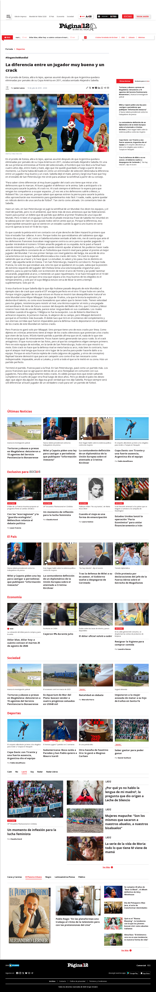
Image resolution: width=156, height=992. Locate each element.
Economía (60, 16)
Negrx (48, 877)
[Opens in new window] (133, 973)
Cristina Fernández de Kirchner (106, 37)
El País (51, 16)
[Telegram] (32, 973)
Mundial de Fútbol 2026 (37, 16)
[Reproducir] (99, 16)
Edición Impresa (20, 16)
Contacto (62, 981)
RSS (149, 965)
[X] (23, 973)
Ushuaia (132, 37)
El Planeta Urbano (33, 877)
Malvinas (141, 37)
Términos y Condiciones (98, 981)
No (16, 772)
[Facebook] (17, 973)
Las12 (24, 772)
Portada (9, 49)
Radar (40, 772)
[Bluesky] (26, 973)
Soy (32, 772)
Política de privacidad (77, 981)
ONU (123, 37)
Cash (9, 772)
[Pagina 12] (78, 27)
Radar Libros (52, 772)
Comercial (141, 965)
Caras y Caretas (14, 877)
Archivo (52, 981)
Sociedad (70, 16)
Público (81, 877)
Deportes (20, 49)
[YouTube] (29, 973)
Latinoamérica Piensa (65, 877)
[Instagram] (20, 973)
